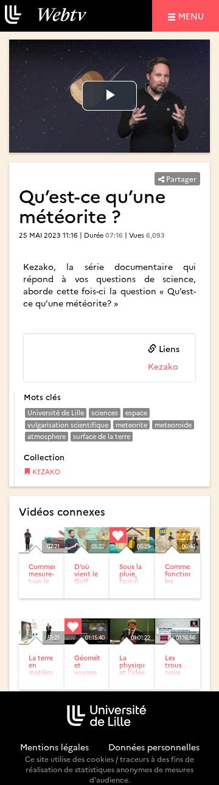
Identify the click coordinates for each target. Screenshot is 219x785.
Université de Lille (55, 412)
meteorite (131, 424)
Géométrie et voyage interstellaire (94, 668)
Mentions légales (54, 747)
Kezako (163, 366)
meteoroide (173, 424)
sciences (104, 412)
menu (193, 15)
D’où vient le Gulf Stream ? (86, 581)
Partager (180, 178)
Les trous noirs (173, 665)
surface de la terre (101, 436)
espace (136, 412)
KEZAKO (45, 471)
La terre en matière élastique (43, 668)
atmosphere (46, 436)
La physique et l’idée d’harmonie (137, 668)
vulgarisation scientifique (67, 424)
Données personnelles (154, 747)
